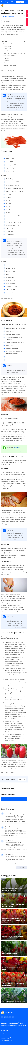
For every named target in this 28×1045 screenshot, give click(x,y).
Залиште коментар (8, 795)
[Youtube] (10, 1017)
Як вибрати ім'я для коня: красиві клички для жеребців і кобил (15, 821)
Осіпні (12, 772)
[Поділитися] (25, 16)
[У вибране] (24, 880)
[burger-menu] (26, 6)
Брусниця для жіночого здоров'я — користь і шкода (16, 849)
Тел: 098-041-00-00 (5, 1038)
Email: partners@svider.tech (7, 1040)
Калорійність (7, 51)
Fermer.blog (2, 5)
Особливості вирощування (9, 65)
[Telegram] (7, 1017)
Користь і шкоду (8, 48)
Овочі (7, 772)
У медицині (6, 60)
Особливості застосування (9, 55)
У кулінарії (6, 58)
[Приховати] (25, 41)
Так (20, 779)
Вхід (20, 1)
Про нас (2, 1033)
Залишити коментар (14, 799)
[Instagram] (5, 1017)
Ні (24, 779)
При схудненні (7, 63)
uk (13, 2)
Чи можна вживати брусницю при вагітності (16, 863)
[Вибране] (26, 2)
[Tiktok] (13, 1017)
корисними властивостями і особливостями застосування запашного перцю (15, 449)
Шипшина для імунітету (11, 835)
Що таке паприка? (7, 43)
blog (4, 2)
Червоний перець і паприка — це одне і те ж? (14, 53)
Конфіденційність (5, 1030)
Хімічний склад (7, 46)
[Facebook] (2, 1017)
